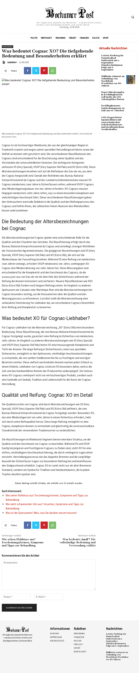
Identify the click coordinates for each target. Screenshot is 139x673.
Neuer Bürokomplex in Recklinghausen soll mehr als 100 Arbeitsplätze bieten (112, 96)
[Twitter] (35, 70)
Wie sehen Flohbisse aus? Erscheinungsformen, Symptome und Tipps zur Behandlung (23, 542)
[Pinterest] (44, 70)
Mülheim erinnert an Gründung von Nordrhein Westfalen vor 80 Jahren (113, 81)
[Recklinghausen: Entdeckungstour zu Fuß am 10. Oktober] (130, 109)
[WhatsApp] (52, 70)
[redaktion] (4, 62)
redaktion (11, 62)
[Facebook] (27, 70)
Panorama (7, 46)
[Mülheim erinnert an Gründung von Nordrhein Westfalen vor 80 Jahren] (130, 79)
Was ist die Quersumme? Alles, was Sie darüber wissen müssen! (41, 512)
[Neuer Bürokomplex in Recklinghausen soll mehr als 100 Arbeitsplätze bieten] (130, 95)
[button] (132, 17)
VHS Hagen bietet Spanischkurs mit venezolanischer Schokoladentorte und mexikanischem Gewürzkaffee (112, 123)
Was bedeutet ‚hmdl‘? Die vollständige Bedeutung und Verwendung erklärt (78, 542)
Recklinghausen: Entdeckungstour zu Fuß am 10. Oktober (113, 108)
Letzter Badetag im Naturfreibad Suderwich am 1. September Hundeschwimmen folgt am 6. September (112, 62)
